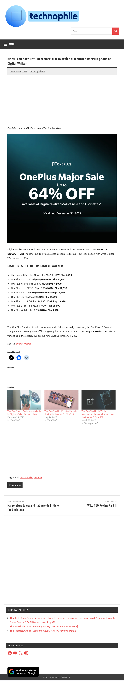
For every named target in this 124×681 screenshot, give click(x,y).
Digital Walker (23, 343)
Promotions (15, 485)
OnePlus (38, 477)
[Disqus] (62, 561)
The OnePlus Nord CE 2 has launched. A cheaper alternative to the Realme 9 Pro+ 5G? (98, 414)
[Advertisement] (62, 98)
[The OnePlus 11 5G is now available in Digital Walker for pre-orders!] (24, 399)
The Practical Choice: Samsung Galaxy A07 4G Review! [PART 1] (44, 626)
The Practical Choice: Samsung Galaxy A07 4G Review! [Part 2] (43, 630)
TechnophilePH (37, 71)
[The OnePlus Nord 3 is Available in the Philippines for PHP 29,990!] (61, 399)
